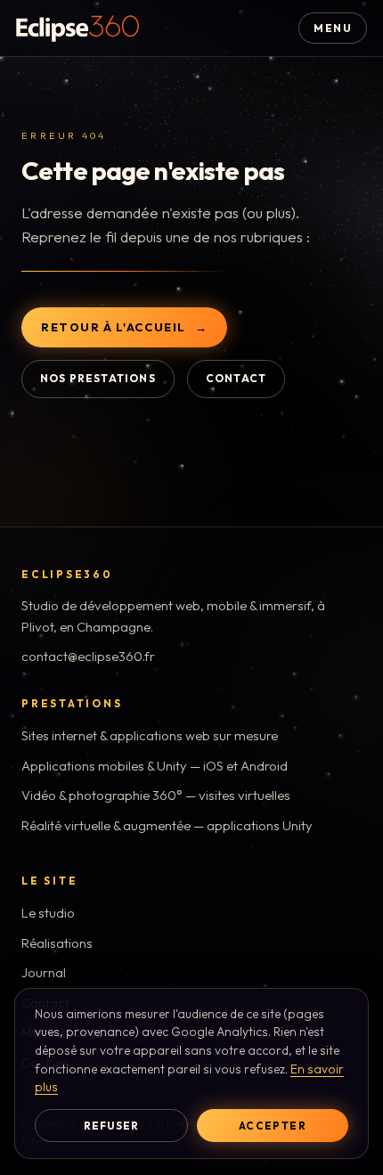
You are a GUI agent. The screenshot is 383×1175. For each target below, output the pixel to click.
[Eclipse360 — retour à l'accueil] (77, 28)
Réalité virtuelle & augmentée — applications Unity (167, 825)
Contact (236, 378)
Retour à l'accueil (113, 327)
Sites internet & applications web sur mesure (149, 735)
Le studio (48, 912)
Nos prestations (98, 378)
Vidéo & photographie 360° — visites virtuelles (155, 795)
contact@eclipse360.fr (88, 656)
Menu (333, 28)
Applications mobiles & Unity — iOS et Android (154, 765)
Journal (43, 972)
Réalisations (57, 942)
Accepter (272, 1125)
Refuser (111, 1125)
